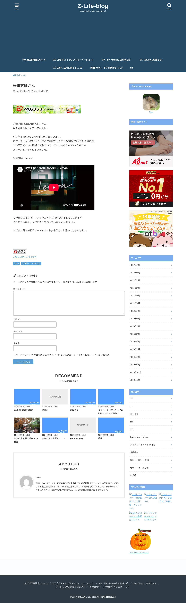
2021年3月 (135, 295)
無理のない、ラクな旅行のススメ (106, 68)
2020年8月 (135, 311)
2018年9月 (135, 380)
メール (18, 331)
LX (131, 406)
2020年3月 (135, 349)
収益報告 (134, 452)
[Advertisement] (93, 34)
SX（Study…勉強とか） (152, 60)
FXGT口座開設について (34, 60)
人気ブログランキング (139, 552)
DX (131, 399)
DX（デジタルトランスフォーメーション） (74, 60)
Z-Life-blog (93, 6)
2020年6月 (135, 326)
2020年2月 (135, 357)
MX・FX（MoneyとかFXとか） (117, 60)
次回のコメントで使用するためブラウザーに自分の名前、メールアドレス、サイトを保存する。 (64, 355)
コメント (19, 289)
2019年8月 (135, 365)
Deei (151, 112)
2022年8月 (135, 265)
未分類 (133, 475)
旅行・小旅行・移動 (139, 460)
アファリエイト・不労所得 (142, 445)
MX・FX (134, 414)
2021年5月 (135, 288)
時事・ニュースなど (32, 263)
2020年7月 (135, 319)
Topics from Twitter (139, 437)
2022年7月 (135, 273)
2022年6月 (135, 280)
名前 (16, 319)
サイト (16, 343)
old (131, 68)
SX (131, 429)
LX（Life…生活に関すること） (68, 68)
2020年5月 (135, 334)
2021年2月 (135, 303)
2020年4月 (135, 341)
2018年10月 (135, 372)
